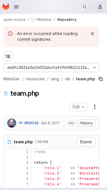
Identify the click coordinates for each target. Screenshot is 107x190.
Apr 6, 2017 (50, 123)
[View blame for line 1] (8, 151)
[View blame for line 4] (8, 168)
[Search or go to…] (84, 6)
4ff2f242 (31, 123)
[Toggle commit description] (71, 123)
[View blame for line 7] (8, 184)
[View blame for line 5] (8, 173)
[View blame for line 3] (8, 162)
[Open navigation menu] (16, 6)
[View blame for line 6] (8, 178)
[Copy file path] (100, 78)
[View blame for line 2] (8, 157)
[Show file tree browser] (8, 56)
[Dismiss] (92, 33)
